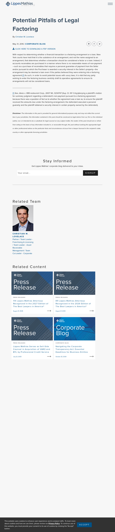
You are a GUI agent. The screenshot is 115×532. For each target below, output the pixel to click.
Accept (84, 525)
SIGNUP (90, 173)
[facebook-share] (94, 44)
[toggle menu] (110, 4)
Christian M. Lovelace (24, 36)
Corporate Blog (35, 43)
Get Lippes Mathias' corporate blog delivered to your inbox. (57, 166)
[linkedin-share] (88, 44)
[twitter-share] (99, 44)
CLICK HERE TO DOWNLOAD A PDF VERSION (35, 48)
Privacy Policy (54, 523)
